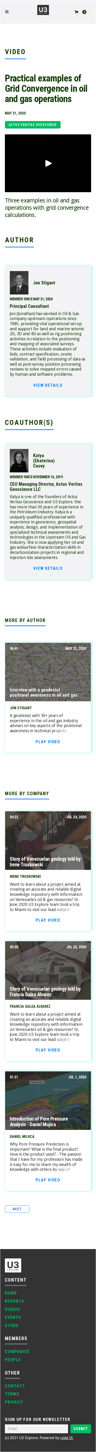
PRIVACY (14, 1402)
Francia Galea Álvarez (30, 1006)
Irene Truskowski (25, 877)
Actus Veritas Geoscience (33, 125)
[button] (9, 12)
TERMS (12, 1393)
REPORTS (14, 1301)
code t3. (66, 1438)
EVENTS (13, 1317)
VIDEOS (12, 1309)
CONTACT (15, 1385)
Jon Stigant (21, 708)
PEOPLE (13, 1359)
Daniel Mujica (22, 1137)
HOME (11, 1292)
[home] (43, 12)
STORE (12, 1325)
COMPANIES (17, 1351)
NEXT (17, 1209)
